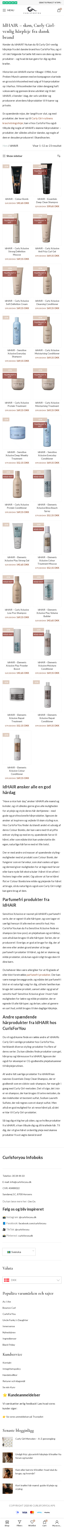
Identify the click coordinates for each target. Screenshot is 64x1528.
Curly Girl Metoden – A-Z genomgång (35, 1438)
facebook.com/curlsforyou (32, 1223)
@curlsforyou (22, 1229)
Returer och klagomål (14, 1381)
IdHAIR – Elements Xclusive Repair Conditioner (47, 718)
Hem (5, 145)
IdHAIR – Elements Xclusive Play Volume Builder (47, 613)
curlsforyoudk (25, 1235)
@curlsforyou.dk (27, 1217)
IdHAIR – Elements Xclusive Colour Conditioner (16, 770)
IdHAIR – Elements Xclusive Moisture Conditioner (47, 665)
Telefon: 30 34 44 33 (14, 1175)
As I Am (7, 1301)
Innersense (9, 1326)
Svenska (16, 1251)
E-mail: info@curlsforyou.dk (17, 1181)
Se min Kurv (9, 1387)
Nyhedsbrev (9, 1332)
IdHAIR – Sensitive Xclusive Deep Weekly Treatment (17, 455)
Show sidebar (14, 155)
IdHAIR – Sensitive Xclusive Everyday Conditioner (47, 455)
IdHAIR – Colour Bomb (17, 199)
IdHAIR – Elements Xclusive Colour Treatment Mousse (47, 560)
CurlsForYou (9, 1313)
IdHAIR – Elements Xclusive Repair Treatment (16, 718)
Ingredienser (9, 1338)
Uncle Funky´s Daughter (15, 1320)
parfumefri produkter (38, 974)
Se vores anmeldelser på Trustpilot (24, 1416)
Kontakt (7, 1362)
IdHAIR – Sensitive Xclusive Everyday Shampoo (16, 353)
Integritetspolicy (12, 1368)
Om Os (31, 1201)
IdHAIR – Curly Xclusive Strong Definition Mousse (17, 251)
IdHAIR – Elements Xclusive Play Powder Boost (17, 665)
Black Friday (9, 1344)
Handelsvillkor (10, 1374)
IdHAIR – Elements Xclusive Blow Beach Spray (47, 507)
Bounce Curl (9, 1307)
